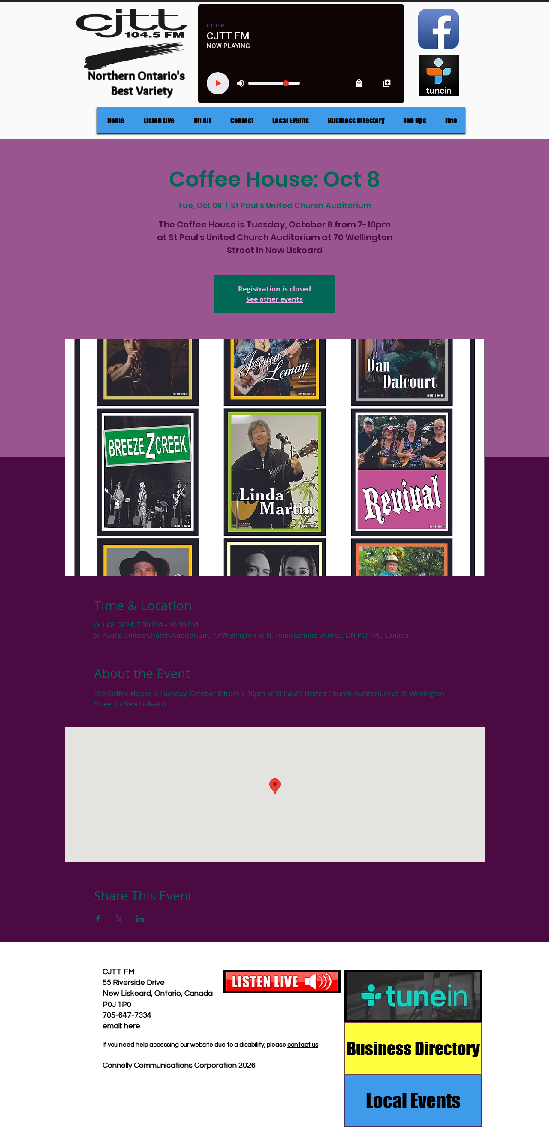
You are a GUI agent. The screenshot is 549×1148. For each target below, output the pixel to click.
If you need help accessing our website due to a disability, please (195, 1045)
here (132, 1026)
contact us (302, 1045)
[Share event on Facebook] (98, 918)
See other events (274, 299)
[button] (202, 120)
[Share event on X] (119, 918)
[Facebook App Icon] (438, 29)
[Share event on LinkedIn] (140, 918)
